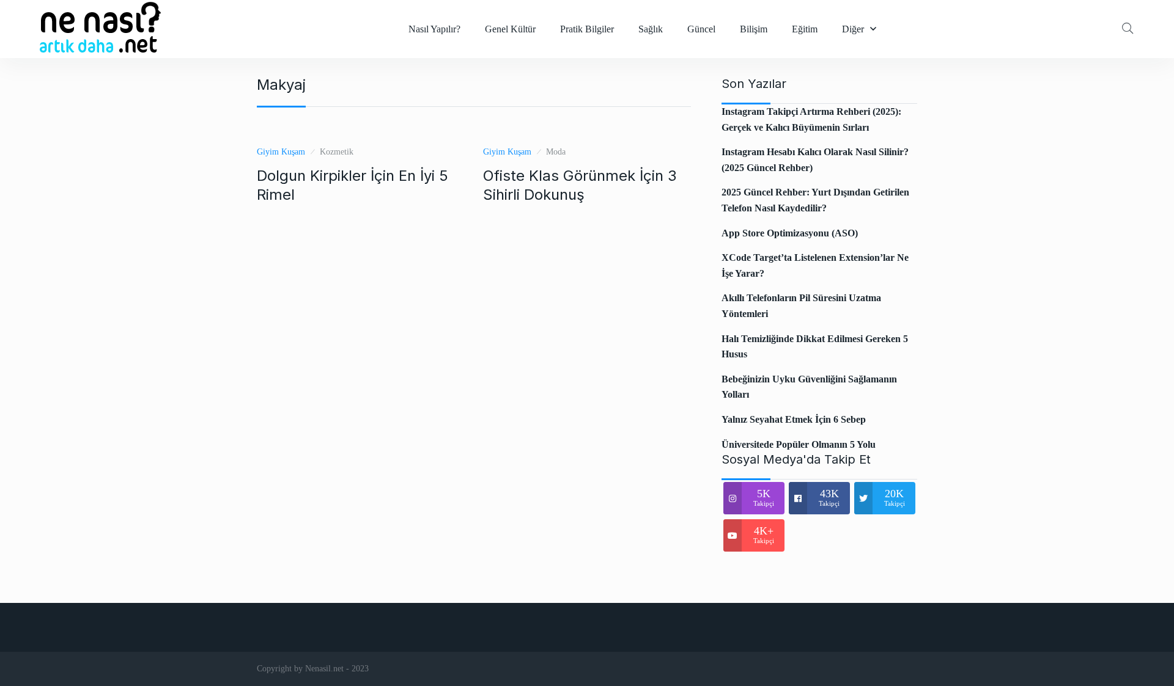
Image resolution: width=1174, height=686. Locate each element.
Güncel (701, 29)
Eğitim (805, 29)
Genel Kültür (510, 29)
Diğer (853, 29)
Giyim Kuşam (281, 151)
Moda (556, 151)
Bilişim (753, 29)
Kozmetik (336, 151)
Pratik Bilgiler (587, 29)
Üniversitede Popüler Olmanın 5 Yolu (799, 444)
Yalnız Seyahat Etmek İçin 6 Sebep (794, 419)
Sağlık (650, 29)
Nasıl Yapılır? (434, 29)
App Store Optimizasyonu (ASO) (790, 233)
